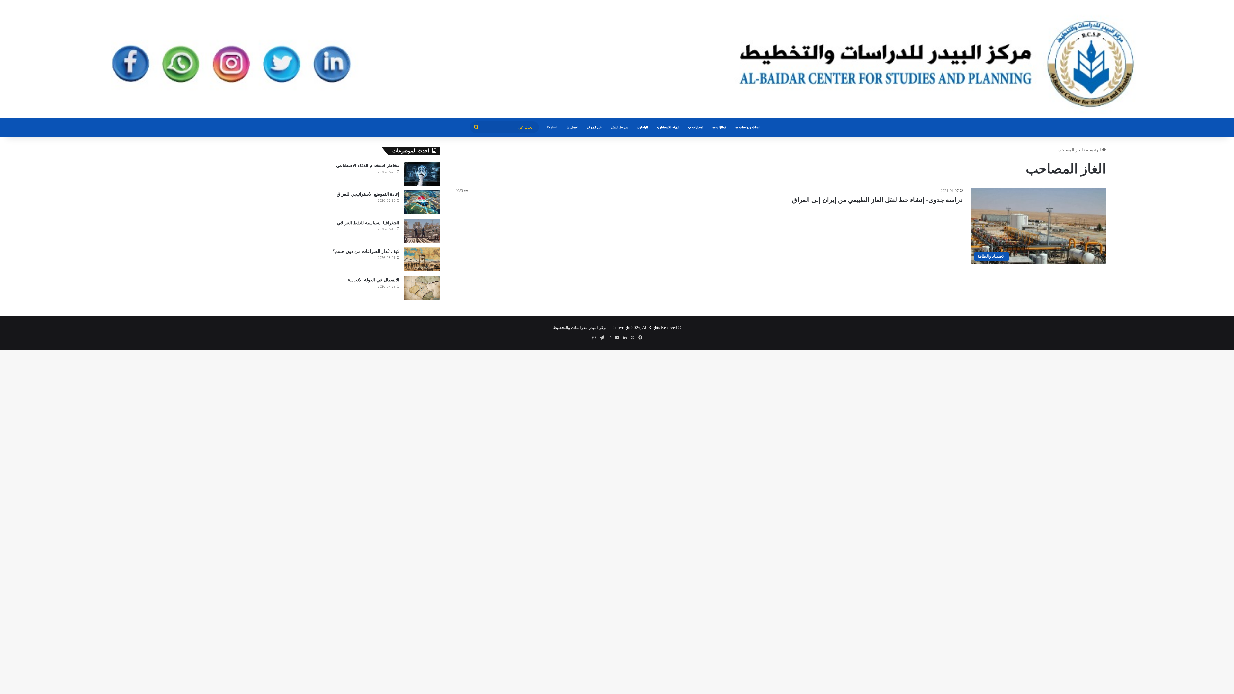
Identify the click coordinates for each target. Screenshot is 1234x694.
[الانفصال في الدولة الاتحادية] (422, 288)
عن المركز (594, 127)
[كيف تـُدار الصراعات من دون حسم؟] (422, 259)
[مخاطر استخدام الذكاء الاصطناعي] (422, 174)
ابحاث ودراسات (749, 127)
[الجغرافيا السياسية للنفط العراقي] (422, 231)
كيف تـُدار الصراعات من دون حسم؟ (366, 251)
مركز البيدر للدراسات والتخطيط (580, 327)
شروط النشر (619, 127)
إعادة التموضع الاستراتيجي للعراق (368, 194)
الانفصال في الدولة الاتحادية (373, 280)
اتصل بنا (572, 127)
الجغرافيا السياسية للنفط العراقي (368, 222)
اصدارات (697, 127)
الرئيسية (1094, 149)
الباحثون (642, 127)
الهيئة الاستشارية (668, 127)
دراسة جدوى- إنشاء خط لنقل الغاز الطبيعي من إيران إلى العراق (877, 199)
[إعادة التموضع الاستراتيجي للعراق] (422, 202)
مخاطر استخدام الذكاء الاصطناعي (367, 165)
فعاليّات (721, 127)
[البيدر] (617, 58)
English (552, 127)
